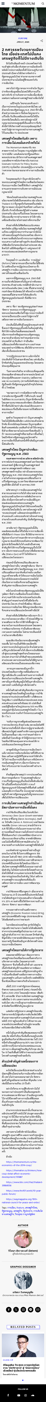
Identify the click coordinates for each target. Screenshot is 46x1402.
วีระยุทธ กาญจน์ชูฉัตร (25, 1214)
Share (41, 41)
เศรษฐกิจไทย (31, 1208)
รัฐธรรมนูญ (7, 1211)
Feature (20, 1208)
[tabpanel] (23, 1355)
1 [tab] (23, 1380)
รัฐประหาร (27, 1211)
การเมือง (11, 1208)
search (43, 3)
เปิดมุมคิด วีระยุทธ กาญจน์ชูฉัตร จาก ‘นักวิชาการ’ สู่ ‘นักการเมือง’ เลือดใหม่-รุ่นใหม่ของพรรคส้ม (21, 1367)
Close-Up (8, 1360)
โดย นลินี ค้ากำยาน (10, 1374)
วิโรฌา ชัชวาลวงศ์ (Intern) (23, 1251)
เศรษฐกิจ (17, 1211)
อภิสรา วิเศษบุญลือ (23, 1292)
